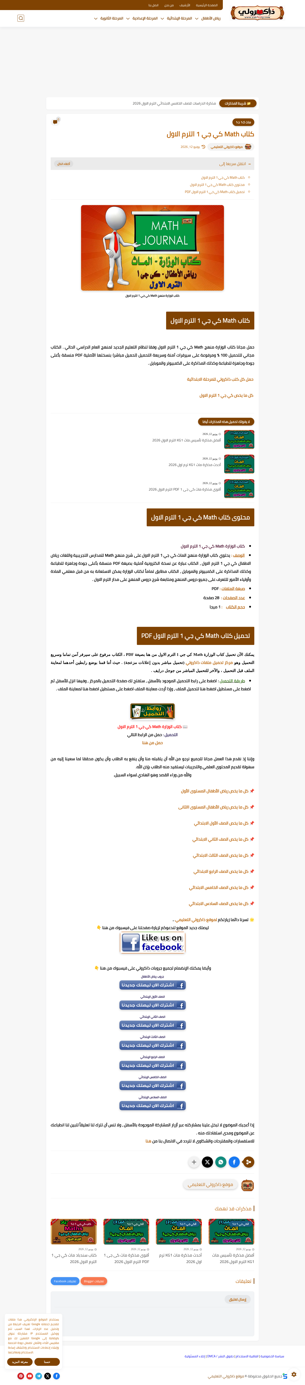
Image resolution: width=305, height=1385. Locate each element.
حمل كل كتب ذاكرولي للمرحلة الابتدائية (220, 379)
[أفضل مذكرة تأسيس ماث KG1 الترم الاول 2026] (239, 439)
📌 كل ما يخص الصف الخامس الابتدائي (221, 887)
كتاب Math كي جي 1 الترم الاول (223, 177)
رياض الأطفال (211, 18)
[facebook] (56, 1376)
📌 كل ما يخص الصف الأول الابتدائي (224, 823)
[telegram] (38, 1376)
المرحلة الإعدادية (145, 18)
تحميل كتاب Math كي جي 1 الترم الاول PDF (215, 192)
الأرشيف (185, 5)
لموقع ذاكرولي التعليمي (196, 919)
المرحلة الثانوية (111, 18)
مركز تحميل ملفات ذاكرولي (209, 662)
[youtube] (29, 1376)
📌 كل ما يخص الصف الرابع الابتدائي (224, 871)
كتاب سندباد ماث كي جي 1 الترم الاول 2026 (74, 1258)
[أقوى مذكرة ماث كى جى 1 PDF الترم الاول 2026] (239, 488)
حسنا (47, 1362)
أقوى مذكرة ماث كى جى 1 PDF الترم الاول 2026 (185, 489)
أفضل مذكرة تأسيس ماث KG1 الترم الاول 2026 (186, 440)
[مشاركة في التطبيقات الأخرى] (194, 1162)
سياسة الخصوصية (272, 1356)
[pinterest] (20, 1376)
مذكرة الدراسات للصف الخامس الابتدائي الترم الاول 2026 (174, 103)
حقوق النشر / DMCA (220, 1356)
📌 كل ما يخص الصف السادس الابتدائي (221, 903)
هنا (148, 1141)
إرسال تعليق (237, 1299)
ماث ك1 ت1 (243, 122)
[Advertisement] (152, 62)
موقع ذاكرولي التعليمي (227, 147)
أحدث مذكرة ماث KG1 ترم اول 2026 (195, 465)
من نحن (169, 5)
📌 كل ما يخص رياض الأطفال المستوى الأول (217, 791)
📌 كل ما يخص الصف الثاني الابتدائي (223, 839)
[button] (234, 1162)
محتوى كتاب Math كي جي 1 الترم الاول (217, 184)
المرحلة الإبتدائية (179, 18)
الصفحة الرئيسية (207, 5)
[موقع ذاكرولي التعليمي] (257, 13)
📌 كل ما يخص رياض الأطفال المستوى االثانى (216, 807)
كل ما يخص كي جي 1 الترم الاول (227, 395)
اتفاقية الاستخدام (247, 1356)
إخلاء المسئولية (195, 1356)
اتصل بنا (153, 5)
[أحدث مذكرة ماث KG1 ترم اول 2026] (239, 464)
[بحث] (20, 18)
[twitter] (47, 1376)
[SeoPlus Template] (285, 1376)
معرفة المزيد (20, 1362)
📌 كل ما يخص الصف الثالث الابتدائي (223, 855)
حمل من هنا (152, 742)
